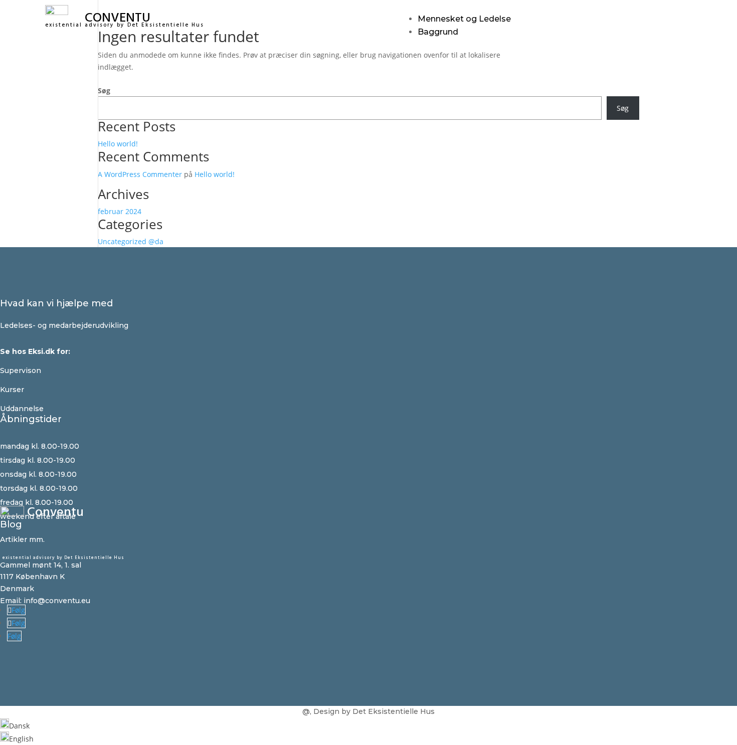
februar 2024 (119, 211)
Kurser (12, 389)
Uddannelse (22, 408)
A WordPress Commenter (140, 174)
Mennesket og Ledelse (464, 19)
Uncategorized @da (130, 241)
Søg (104, 90)
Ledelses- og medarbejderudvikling (64, 325)
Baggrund (438, 32)
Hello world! (118, 143)
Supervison (20, 370)
